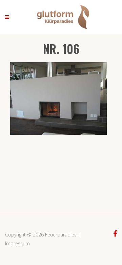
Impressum (17, 243)
